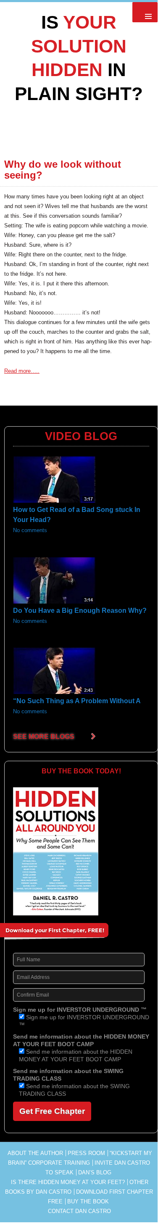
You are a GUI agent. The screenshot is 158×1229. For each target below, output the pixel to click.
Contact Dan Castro (79, 1211)
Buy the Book (88, 1201)
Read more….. (22, 371)
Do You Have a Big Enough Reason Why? (80, 610)
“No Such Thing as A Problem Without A (77, 700)
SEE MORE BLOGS (43, 736)
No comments (30, 530)
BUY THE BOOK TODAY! (81, 771)
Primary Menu (145, 12)
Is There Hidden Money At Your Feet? (68, 1182)
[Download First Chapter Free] (68, 933)
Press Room (86, 1153)
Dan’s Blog (94, 1172)
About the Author (35, 1153)
